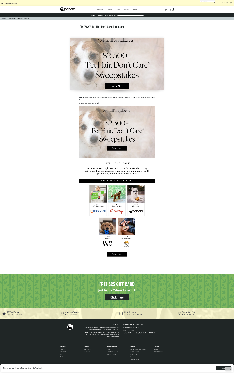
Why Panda (63, 351)
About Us (62, 349)
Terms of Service (134, 359)
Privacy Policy (134, 354)
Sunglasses (100, 9)
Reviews (126, 9)
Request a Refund (111, 354)
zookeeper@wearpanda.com (131, 327)
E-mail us (217, 3)
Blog (6, 18)
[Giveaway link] (117, 259)
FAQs (108, 349)
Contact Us (63, 357)
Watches (110, 9)
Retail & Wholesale (158, 351)
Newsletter (86, 351)
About (118, 9)
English (204, 1)
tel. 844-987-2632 (128, 330)
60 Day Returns (134, 351)
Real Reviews (87, 349)
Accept (224, 368)
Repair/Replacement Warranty (138, 349)
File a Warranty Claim (112, 351)
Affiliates (156, 349)
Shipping (132, 357)
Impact (135, 9)
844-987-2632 (227, 3)
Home (2, 18)
